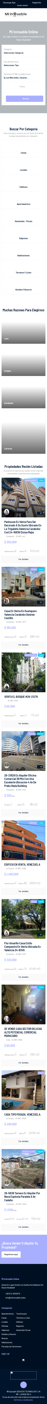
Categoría (8, 49)
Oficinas (5, 1326)
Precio (22, 87)
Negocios (20, 1326)
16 (41, 1185)
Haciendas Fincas (23, 1330)
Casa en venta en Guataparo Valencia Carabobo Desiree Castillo (20, 614)
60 (41, 1106)
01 (41, 1020)
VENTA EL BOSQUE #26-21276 (21, 696)
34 (41, 856)
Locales (5, 1322)
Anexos (5, 1338)
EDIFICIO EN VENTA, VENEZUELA (22, 864)
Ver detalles (23, 559)
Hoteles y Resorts (9, 1334)
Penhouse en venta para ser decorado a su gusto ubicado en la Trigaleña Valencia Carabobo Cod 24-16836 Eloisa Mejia (22, 527)
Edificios (19, 1322)
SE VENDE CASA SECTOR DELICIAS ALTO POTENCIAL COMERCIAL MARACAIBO (23, 1032)
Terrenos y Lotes (23, 1318)
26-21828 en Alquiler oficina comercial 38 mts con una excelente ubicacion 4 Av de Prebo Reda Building (20, 780)
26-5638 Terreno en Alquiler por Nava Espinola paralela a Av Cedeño (22, 1196)
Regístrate (36, 3)
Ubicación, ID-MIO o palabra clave (17, 74)
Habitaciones (7, 1342)
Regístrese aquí (11, 1254)
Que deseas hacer (11, 62)
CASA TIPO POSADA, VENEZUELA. (22, 1114)
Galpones (5, 1330)
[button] (42, 87)
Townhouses (21, 1314)
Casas (4, 1318)
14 (41, 688)
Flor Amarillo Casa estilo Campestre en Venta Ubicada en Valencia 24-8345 (22, 946)
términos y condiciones (23, 1400)
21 (41, 513)
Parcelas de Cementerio (11, 1347)
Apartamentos (8, 1314)
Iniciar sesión (22, 5)
